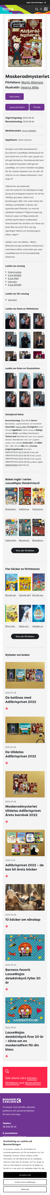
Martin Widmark (32, 82)
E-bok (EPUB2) (14, 275)
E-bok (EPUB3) (14, 284)
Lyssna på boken (17, 107)
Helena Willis (30, 87)
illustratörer (33, 1082)
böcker (32, 1078)
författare (12, 1082)
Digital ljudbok (14, 272)
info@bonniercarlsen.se (14, 1136)
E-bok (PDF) (13, 278)
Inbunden (12, 281)
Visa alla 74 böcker (25, 550)
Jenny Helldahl (29, 130)
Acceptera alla (25, 1175)
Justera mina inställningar (25, 1182)
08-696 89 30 (9, 1126)
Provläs (37, 107)
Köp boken (14, 96)
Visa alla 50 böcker (25, 636)
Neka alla (25, 1189)
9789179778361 (11, 465)
